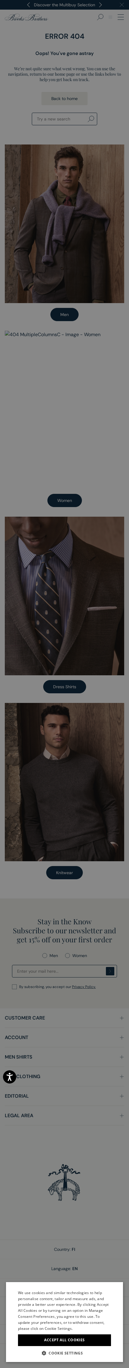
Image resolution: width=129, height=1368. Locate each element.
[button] (64, 1353)
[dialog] (64, 684)
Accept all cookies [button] (64, 1339)
